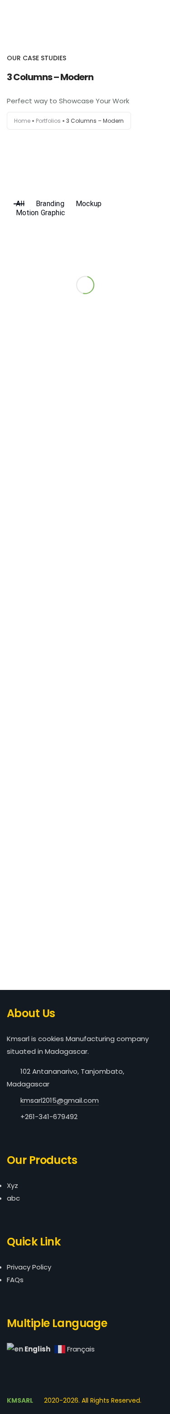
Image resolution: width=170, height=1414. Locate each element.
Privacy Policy (29, 1267)
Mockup (89, 203)
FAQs (15, 1279)
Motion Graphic (40, 212)
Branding (50, 203)
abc (13, 1198)
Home (22, 121)
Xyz (12, 1185)
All (20, 203)
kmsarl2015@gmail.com (59, 1100)
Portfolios (48, 121)
